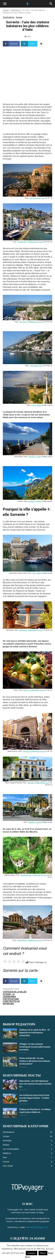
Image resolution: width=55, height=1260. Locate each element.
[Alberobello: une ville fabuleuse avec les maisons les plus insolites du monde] (10, 1084)
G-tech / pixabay (36, 405)
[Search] (51, 4)
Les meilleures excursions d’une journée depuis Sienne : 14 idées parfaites (34, 1098)
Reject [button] (43, 1253)
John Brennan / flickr (36, 366)
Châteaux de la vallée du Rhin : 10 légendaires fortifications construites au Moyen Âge (14, 998)
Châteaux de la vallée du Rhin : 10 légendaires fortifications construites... (34, 1033)
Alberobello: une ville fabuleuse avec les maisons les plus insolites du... (35, 1084)
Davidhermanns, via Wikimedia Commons (29, 242)
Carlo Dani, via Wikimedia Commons (38, 783)
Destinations (16, 10)
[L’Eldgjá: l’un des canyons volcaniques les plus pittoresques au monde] (10, 1047)
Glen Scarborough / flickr (37, 198)
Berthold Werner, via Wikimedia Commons (29, 940)
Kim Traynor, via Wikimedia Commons (31, 322)
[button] (4, 4)
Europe (19, 17)
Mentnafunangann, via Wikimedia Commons (34, 875)
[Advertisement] (27, 81)
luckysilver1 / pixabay (34, 457)
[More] (41, 44)
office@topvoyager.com (37, 1227)
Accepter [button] (32, 1253)
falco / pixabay (37, 573)
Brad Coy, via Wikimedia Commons (33, 690)
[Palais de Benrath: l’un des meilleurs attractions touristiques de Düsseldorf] (10, 1062)
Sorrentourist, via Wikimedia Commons (30, 630)
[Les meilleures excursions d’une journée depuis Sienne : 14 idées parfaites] (10, 1099)
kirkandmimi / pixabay (34, 501)
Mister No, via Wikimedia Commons (33, 751)
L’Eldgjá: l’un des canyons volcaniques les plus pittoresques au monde (34, 1047)
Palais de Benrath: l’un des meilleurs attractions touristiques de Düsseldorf (34, 1061)
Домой (6, 10)
